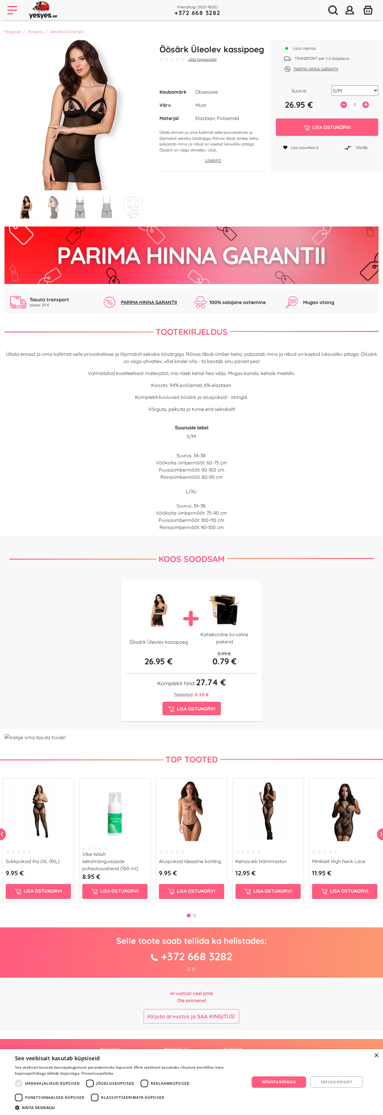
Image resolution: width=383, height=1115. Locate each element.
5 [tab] (134, 207)
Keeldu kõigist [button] (336, 1081)
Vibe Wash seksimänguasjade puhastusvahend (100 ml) (110, 861)
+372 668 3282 (197, 12)
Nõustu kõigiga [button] (279, 1081)
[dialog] (191, 1082)
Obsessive (206, 92)
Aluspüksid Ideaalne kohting (190, 861)
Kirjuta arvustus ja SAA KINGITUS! (191, 1016)
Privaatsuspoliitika (97, 1073)
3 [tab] (80, 207)
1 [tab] (26, 207)
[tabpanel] (79, 115)
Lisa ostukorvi (42, 891)
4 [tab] (107, 207)
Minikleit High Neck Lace (338, 861)
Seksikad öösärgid (66, 31)
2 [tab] (53, 207)
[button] (129, 1108)
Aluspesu (35, 31)
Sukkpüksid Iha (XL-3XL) (33, 861)
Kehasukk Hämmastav (261, 861)
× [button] (376, 1055)
